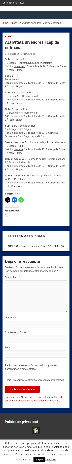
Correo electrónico (16, 332)
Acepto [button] (39, 459)
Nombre (10, 317)
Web (7, 347)
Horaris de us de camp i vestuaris (26, 235)
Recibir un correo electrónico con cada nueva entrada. (34, 379)
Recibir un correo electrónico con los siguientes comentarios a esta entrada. (31, 367)
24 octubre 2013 (13, 53)
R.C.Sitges (29, 53)
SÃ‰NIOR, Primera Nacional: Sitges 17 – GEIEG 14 (36, 246)
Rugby (9, 36)
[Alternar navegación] (7, 15)
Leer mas (50, 459)
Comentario (12, 277)
